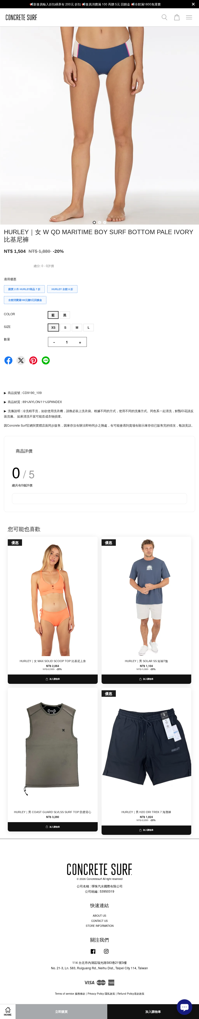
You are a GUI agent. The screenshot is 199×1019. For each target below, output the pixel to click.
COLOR (9, 314)
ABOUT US (99, 915)
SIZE (7, 326)
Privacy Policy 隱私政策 (101, 993)
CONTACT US (99, 921)
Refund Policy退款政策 (130, 993)
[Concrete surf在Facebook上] (93, 954)
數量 (7, 339)
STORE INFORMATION (99, 926)
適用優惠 (10, 279)
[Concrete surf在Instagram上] (106, 954)
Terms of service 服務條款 (70, 993)
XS (53, 327)
